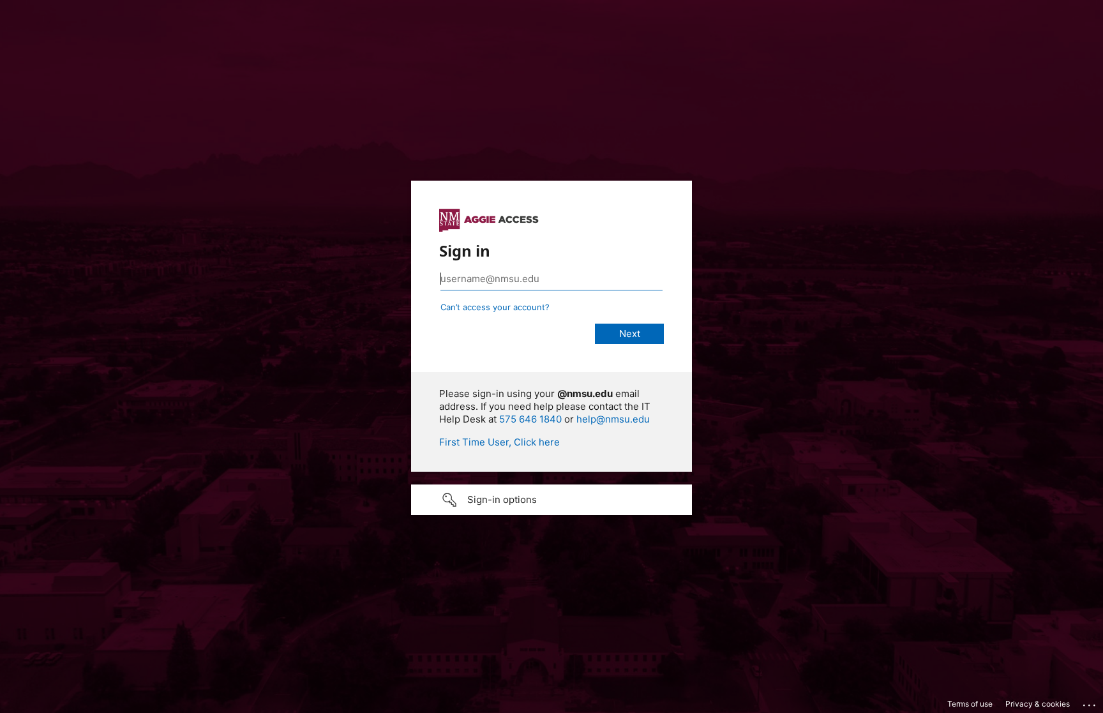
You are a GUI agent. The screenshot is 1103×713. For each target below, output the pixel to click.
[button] (551, 499)
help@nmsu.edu (613, 419)
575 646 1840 (530, 419)
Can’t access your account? (495, 307)
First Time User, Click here (499, 442)
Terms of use (970, 704)
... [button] (1090, 702)
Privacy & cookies (1037, 704)
